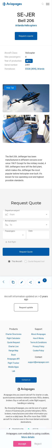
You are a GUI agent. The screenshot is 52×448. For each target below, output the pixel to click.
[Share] (30, 282)
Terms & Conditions (38, 342)
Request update (26, 307)
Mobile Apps (13, 367)
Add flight (12, 242)
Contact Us (26, 380)
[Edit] (21, 282)
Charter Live (13, 346)
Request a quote (26, 36)
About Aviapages (38, 334)
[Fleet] (13, 282)
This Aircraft (17, 261)
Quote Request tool (36, 261)
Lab (13, 371)
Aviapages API (13, 359)
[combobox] (26, 214)
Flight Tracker (13, 363)
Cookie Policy (38, 350)
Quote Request (13, 342)
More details (28, 437)
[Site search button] (42, 4)
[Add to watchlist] (39, 282)
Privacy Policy (38, 346)
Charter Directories (13, 334)
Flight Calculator (13, 338)
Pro (29, 61)
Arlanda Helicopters (26, 25)
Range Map (13, 350)
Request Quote (26, 252)
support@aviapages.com (38, 362)
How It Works (38, 338)
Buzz (13, 355)
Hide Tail (10, 88)
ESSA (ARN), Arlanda (34, 69)
